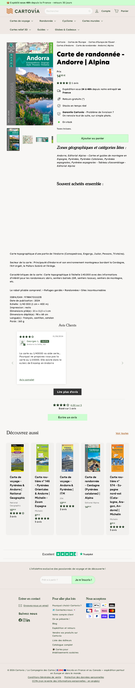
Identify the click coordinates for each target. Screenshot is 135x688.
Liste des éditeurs (62, 640)
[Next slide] (122, 363)
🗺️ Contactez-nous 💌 (64, 610)
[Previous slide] (12, 363)
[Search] (89, 11)
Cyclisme (67, 20)
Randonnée (46, 20)
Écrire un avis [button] (67, 417)
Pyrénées (73, 159)
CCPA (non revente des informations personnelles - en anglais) (66, 681)
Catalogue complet (62, 644)
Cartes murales (91, 20)
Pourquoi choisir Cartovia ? (67, 605)
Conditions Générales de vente (44, 677)
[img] (26, 336)
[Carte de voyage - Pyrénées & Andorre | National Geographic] (17, 482)
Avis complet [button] (26, 379)
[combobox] (68, 11)
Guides (41, 29)
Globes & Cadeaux (66, 29)
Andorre (61, 155)
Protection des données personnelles (84, 677)
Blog (54, 623)
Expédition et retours (63, 628)
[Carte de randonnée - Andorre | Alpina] (92, 205)
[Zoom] (30, 83)
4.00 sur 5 (76, 405)
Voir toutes (122, 433)
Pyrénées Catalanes (91, 159)
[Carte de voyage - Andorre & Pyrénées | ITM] (67, 478)
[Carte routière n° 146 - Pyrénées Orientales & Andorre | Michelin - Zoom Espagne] (42, 485)
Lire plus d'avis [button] (67, 391)
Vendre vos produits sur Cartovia (65, 634)
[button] (64, 83)
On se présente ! (61, 619)
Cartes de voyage (20, 20)
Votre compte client (63, 614)
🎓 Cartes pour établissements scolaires (65, 651)
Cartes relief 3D (19, 29)
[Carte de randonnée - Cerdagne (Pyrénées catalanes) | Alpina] (92, 477)
